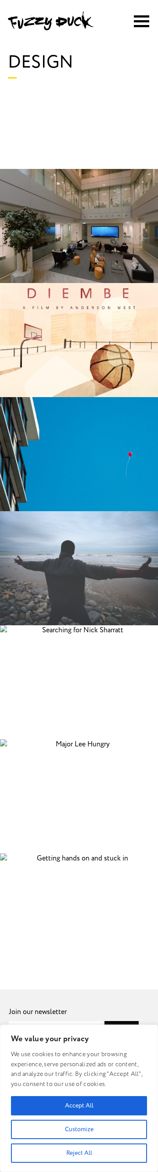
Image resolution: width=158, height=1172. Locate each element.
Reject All (79, 1153)
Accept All (79, 1105)
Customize (79, 1129)
